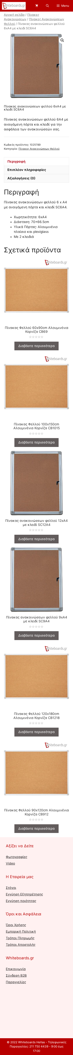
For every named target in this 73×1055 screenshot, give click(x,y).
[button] (62, 40)
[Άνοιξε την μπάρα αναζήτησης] (47, 6)
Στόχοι (11, 888)
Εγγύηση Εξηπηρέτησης (24, 894)
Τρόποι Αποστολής (20, 945)
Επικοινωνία (16, 969)
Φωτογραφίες (16, 857)
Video (10, 863)
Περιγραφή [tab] (16, 161)
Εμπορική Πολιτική (21, 931)
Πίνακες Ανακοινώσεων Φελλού (39, 148)
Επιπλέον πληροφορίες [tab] (26, 170)
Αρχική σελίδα (14, 15)
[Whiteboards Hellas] (14, 6)
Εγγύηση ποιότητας (21, 901)
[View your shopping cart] (36, 6)
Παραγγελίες (16, 982)
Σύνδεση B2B (16, 975)
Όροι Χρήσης (16, 925)
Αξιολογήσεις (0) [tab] (21, 178)
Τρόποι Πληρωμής (20, 938)
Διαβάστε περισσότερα (36, 346)
